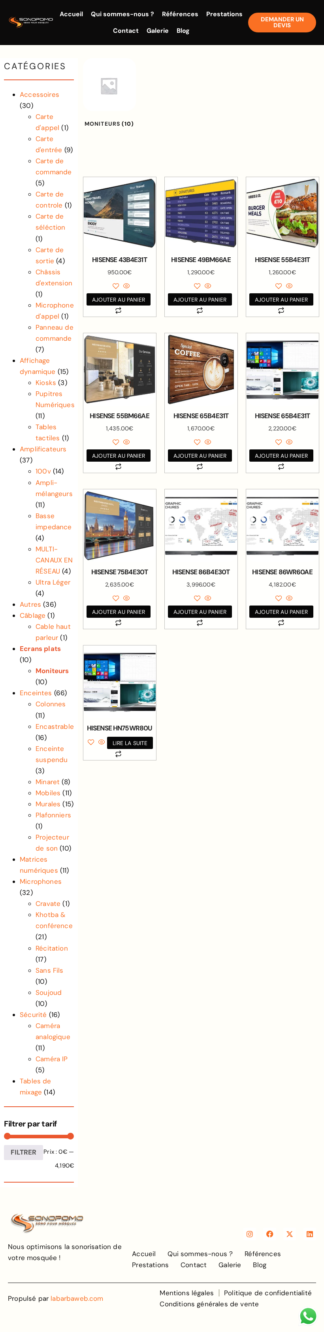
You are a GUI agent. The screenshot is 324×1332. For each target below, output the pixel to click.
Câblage (32, 615)
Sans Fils (50, 970)
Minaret (48, 781)
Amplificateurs (43, 449)
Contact (126, 30)
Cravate (48, 903)
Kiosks (46, 382)
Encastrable (55, 726)
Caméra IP (52, 1059)
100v (43, 471)
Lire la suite (130, 743)
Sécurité (33, 1014)
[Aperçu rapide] (125, 286)
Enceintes (36, 693)
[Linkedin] (309, 1234)
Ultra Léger (53, 582)
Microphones (41, 881)
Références (180, 14)
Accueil (71, 14)
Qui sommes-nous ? (122, 14)
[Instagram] (249, 1234)
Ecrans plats (40, 648)
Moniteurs (52, 670)
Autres (30, 604)
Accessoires (39, 94)
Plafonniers (53, 815)
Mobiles (48, 793)
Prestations (224, 14)
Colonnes (51, 704)
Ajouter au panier (118, 299)
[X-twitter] (289, 1234)
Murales (48, 804)
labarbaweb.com (77, 1298)
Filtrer (23, 1152)
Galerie (158, 30)
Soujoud (49, 992)
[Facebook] (269, 1234)
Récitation (52, 948)
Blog (183, 30)
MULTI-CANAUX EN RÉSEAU (54, 560)
